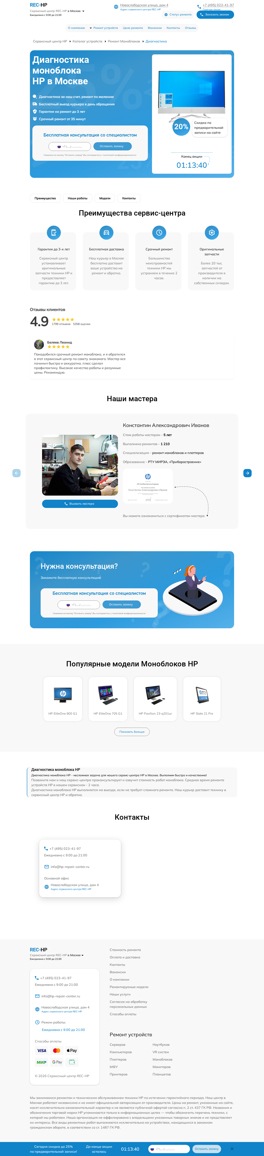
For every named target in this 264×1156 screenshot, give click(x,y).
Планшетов (162, 1074)
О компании (76, 28)
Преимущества (45, 198)
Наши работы (77, 198)
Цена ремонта (133, 28)
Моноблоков (162, 1059)
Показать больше (132, 732)
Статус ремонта (181, 14)
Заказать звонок (217, 14)
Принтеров (118, 1074)
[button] (247, 473)
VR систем (161, 1052)
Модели (104, 198)
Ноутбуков (161, 1044)
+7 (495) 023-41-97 (218, 5)
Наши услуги (120, 994)
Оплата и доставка (125, 957)
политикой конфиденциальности (119, 155)
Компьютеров (121, 1052)
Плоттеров (118, 1059)
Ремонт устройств (105, 28)
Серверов (117, 1044)
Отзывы (190, 28)
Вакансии (155, 28)
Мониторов (162, 1067)
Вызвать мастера (82, 503)
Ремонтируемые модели (129, 987)
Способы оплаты (123, 1014)
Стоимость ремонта (125, 950)
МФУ (114, 1067)
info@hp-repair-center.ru (70, 867)
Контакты (173, 28)
